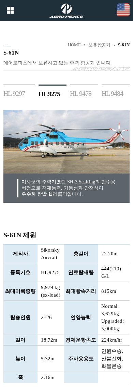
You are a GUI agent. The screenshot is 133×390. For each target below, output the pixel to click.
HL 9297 (14, 93)
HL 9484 (112, 93)
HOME (74, 44)
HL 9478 (80, 93)
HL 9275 (49, 93)
